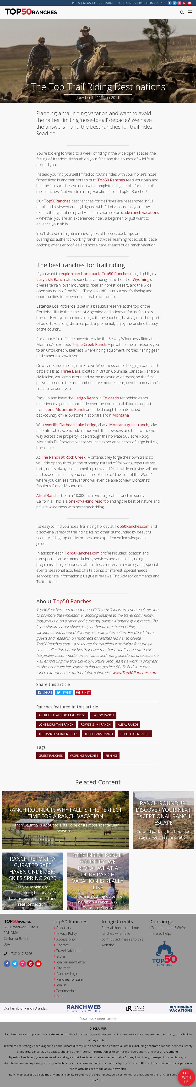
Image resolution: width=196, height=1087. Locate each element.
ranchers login (151, 3)
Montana (120, 415)
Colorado (111, 398)
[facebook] (170, 2)
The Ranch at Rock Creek (63, 457)
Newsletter (91, 3)
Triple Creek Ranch (89, 344)
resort (99, 501)
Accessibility (66, 939)
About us (63, 927)
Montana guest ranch (128, 424)
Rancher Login (67, 973)
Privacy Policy (66, 933)
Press (76, 3)
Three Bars (70, 371)
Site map (63, 968)
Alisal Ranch (47, 495)
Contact (62, 945)
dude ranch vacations (140, 212)
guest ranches (51, 755)
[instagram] (179, 2)
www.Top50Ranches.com (134, 672)
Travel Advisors (68, 950)
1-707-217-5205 (20, 953)
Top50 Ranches (111, 180)
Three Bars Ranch (99, 734)
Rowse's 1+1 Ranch (96, 724)
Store (60, 956)
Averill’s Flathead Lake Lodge (70, 424)
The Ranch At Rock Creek (58, 734)
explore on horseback (80, 273)
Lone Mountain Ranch (65, 409)
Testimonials (112, 3)
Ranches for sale (69, 979)
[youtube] (189, 2)
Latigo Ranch (86, 398)
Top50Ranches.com (131, 526)
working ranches (84, 755)
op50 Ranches (74, 601)
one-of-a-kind (81, 501)
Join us (130, 3)
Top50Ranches (57, 201)
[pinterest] (184, 2)
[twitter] (175, 2)
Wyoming (141, 279)
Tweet (65, 692)
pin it (85, 692)
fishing (111, 755)
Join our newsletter (71, 962)
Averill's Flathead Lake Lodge (62, 715)
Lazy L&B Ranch (50, 279)
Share (46, 692)
